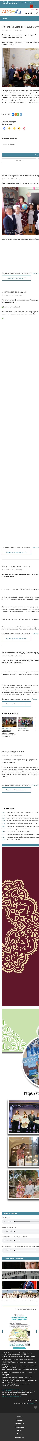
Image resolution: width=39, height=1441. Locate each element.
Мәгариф (19, 30)
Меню (5, 18)
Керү (37, 9)
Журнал (19, 1416)
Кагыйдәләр (19, 1427)
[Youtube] (31, 13)
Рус (35, 6)
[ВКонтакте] (13, 114)
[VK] (25, 13)
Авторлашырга (19, 160)
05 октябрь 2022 (8, 30)
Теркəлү (32, 9)
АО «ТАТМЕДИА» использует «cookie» (13, 1391)
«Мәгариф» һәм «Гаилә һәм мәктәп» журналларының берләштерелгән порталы (18, 2)
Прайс (19, 1430)
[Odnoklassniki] (34, 13)
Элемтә (19, 1434)
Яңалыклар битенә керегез (14, 278)
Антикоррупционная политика (11, 1389)
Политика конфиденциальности (11, 1396)
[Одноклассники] (16, 114)
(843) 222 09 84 (32, 1403)
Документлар (19, 1437)
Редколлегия (19, 1423)
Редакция (19, 1420)
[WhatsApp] (18, 114)
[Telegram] (36, 13)
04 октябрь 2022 (8, 656)
